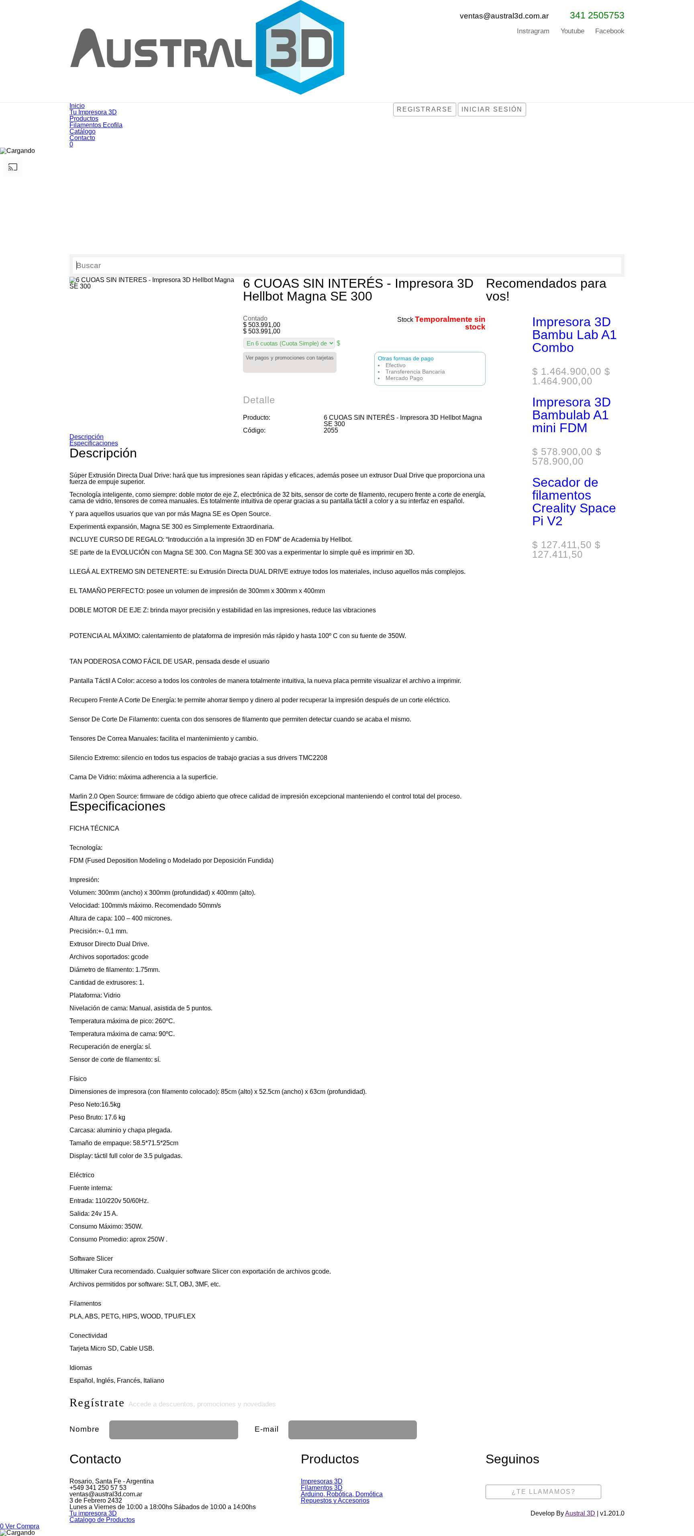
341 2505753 (597, 15)
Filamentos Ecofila (95, 125)
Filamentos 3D (322, 1487)
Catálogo (82, 131)
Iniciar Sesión (492, 109)
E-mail (267, 1429)
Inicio (77, 105)
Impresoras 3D (322, 1481)
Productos (83, 118)
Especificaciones (93, 443)
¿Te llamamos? (544, 1491)
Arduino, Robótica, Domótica (342, 1494)
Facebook (610, 31)
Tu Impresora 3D (93, 112)
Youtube (572, 31)
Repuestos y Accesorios (335, 1500)
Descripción (86, 436)
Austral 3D (580, 1513)
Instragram (533, 31)
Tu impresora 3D (93, 1513)
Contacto (82, 137)
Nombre (84, 1429)
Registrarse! (547, 1427)
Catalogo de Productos (102, 1519)
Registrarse (425, 109)
